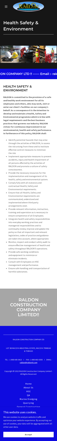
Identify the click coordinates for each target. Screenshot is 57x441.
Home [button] (28, 383)
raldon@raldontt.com (28, 362)
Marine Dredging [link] (28, 399)
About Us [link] (28, 387)
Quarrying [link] (28, 402)
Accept (28, 434)
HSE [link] (28, 391)
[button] (7, 6)
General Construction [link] (28, 406)
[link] (28, 6)
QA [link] (28, 395)
